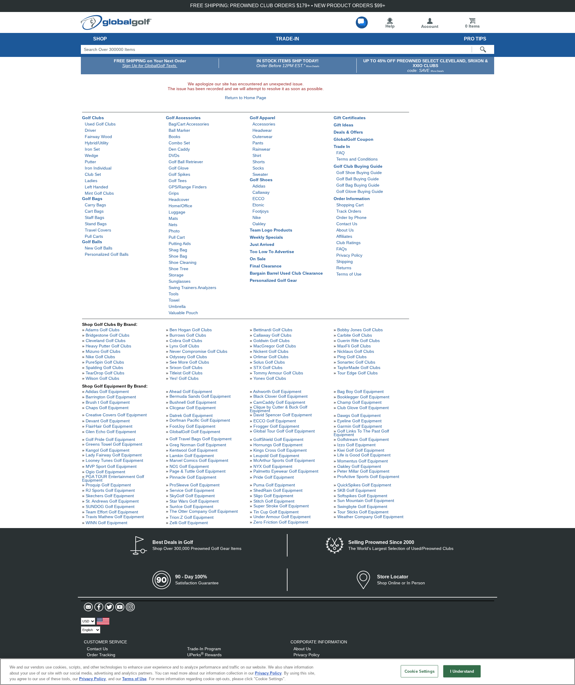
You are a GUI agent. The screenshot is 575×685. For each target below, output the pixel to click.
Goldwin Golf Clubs (271, 340)
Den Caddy (179, 149)
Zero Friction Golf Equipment (280, 522)
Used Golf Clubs (100, 124)
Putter (90, 161)
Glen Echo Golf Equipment (111, 431)
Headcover (179, 199)
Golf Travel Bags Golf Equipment (200, 438)
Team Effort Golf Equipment (112, 511)
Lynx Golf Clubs (184, 346)
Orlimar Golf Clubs (270, 356)
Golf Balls (92, 241)
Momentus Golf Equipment (362, 461)
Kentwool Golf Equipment (193, 450)
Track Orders (348, 211)
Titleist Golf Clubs (186, 373)
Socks (258, 168)
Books (174, 136)
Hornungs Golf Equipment (277, 444)
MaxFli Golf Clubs (354, 346)
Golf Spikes (179, 174)
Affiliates (344, 236)
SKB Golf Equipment (356, 490)
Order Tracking (101, 654)
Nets (173, 224)
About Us (345, 230)
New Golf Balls (98, 248)
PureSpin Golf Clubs (105, 362)
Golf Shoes (261, 179)
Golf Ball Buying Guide (357, 178)
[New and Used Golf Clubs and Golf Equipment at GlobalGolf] (116, 27)
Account (429, 26)
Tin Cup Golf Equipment (276, 511)
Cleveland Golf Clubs (105, 340)
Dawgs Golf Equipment (359, 415)
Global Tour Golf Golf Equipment (284, 431)
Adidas (258, 186)
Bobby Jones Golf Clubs (360, 329)
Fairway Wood (98, 136)
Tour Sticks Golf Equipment (362, 511)
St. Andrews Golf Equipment (112, 501)
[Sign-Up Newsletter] (88, 607)
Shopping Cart (350, 204)
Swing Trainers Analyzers (192, 287)
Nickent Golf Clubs (270, 351)
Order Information (352, 198)
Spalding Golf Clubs (104, 367)
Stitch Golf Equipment (273, 501)
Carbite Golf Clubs (354, 335)
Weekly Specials (266, 237)
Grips (174, 193)
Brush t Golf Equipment (108, 402)
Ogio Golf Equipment (105, 471)
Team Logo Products (271, 230)
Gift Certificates (350, 117)
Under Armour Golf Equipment (282, 516)
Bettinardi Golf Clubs (272, 329)
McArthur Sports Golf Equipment (284, 460)
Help (390, 26)
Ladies (91, 180)
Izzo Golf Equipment (356, 444)
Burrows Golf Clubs (188, 335)
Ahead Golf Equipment (190, 391)
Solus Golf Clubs (269, 362)
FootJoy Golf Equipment (192, 426)
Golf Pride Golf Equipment (110, 439)
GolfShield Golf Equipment (278, 439)
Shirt (256, 155)
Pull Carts (94, 236)
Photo (174, 231)
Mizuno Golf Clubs (103, 351)
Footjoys (260, 211)
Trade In (342, 146)
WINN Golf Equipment (106, 522)
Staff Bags (94, 217)
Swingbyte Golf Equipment (362, 506)
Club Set (93, 174)
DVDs (174, 155)
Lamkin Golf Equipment (192, 455)
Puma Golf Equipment (274, 485)
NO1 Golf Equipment (189, 466)
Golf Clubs (93, 117)
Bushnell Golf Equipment (193, 402)
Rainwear (261, 149)
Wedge (91, 155)
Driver (90, 130)
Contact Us (346, 223)
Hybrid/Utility (96, 142)
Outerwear (262, 136)
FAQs (341, 249)
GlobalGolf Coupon (353, 139)
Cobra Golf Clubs (186, 340)
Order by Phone (351, 217)
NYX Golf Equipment (272, 466)
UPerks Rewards (204, 654)
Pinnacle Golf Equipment (193, 477)
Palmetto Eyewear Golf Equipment (285, 471)
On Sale (258, 258)
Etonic (258, 204)
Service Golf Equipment (192, 490)
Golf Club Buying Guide (358, 166)
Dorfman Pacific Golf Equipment (200, 420)
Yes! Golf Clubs (184, 378)
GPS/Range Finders (188, 187)
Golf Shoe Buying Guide (359, 172)
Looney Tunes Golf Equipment (114, 460)
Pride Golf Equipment (273, 477)
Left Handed (96, 187)
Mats (173, 218)
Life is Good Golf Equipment (364, 455)
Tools (173, 293)
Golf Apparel (262, 117)
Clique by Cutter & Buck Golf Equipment (278, 409)
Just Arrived (262, 244)
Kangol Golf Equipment (107, 450)
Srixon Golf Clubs (186, 367)
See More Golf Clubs (189, 362)
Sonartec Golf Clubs (356, 362)
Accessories (263, 124)
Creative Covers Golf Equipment (116, 414)
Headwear (262, 130)
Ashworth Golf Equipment (277, 391)
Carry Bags (95, 204)
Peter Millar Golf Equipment (363, 471)
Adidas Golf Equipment (107, 391)
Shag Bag (178, 249)
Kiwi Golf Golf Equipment (360, 450)
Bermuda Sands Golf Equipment (200, 396)
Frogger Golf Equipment (276, 426)
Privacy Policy (349, 255)
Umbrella (177, 306)
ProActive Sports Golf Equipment (368, 476)
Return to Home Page (245, 97)
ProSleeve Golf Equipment (195, 485)
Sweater (260, 174)
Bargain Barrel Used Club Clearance (286, 273)
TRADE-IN (287, 38)
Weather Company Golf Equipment (370, 516)
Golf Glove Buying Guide (359, 191)
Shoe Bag (178, 256)
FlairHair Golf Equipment (109, 426)
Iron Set (92, 149)
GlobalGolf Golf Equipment (195, 431)
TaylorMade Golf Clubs (358, 367)
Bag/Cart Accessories (189, 124)
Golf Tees (178, 180)
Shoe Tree (178, 268)
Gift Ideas (343, 125)
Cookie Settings (420, 671)
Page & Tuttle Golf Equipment (198, 471)
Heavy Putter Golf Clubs (108, 346)
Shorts (258, 161)
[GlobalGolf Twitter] (108, 607)
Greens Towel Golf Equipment (114, 444)
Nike (256, 217)
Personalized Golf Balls (106, 254)
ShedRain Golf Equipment (277, 490)
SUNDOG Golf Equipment (110, 506)
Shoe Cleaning (182, 262)
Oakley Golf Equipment (359, 466)
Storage (176, 275)
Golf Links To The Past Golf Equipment (361, 433)
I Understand (462, 671)
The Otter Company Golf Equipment (204, 511)
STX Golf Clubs (267, 367)
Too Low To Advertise (272, 251)
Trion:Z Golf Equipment (192, 517)
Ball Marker (179, 130)
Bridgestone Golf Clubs (107, 335)
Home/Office (180, 205)
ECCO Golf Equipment (274, 420)
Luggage (177, 212)
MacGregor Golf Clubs (274, 346)
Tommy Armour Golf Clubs (278, 373)
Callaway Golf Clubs (272, 335)
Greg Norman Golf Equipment (198, 444)
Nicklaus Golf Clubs (355, 351)
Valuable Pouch (183, 312)
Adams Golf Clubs (102, 329)
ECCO (258, 198)
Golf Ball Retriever (186, 161)
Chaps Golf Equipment (107, 407)
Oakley (259, 223)
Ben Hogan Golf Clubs (191, 329)
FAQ (340, 152)
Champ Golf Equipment (359, 402)
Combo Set (179, 142)
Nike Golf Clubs (100, 356)
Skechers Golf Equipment (110, 495)
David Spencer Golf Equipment (282, 414)
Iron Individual (98, 168)
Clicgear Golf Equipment (193, 407)
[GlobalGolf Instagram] (129, 607)
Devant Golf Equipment (108, 420)
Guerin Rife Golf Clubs (358, 340)
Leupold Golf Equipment (276, 455)
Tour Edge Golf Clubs (357, 373)
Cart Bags (94, 211)
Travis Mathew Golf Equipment (115, 516)
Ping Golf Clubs (352, 356)
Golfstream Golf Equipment (363, 439)
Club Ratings (348, 242)
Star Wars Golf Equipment (194, 501)
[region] (287, 671)
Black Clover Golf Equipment (280, 396)
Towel (174, 300)
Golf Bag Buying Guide (357, 185)
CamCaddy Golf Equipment (279, 402)
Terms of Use (348, 274)
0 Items (472, 26)
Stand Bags (96, 223)
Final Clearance (266, 266)
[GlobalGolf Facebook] (98, 607)
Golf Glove (179, 168)
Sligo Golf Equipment (273, 495)
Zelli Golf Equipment (189, 522)
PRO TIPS (475, 38)
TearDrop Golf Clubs (105, 373)
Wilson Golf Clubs (102, 378)
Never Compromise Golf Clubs (198, 351)
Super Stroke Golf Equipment (281, 505)
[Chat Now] (362, 22)
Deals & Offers (348, 132)
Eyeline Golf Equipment (359, 420)
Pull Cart (177, 237)
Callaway (261, 192)
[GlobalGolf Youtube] (119, 607)
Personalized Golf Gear (273, 280)
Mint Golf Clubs (99, 193)
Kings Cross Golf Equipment (280, 450)
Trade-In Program (204, 648)
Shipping (344, 261)
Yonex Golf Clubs (269, 378)
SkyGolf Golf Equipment (192, 495)
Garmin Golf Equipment (359, 426)
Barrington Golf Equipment (111, 396)
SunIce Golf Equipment (191, 506)
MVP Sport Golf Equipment (111, 466)
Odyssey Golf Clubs (188, 356)
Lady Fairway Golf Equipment (114, 455)
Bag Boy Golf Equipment (360, 391)
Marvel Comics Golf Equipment (199, 460)
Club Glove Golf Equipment (363, 407)
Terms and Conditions (357, 159)
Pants (257, 142)
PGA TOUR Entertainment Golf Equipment (113, 478)
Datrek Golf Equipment (191, 415)
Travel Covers (98, 230)
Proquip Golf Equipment (108, 485)
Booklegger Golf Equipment (363, 396)
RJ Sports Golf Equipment (110, 490)
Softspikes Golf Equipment (362, 495)
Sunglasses (179, 281)
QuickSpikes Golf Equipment (364, 485)
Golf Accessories (183, 117)
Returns (343, 267)
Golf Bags (92, 198)
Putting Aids (180, 243)
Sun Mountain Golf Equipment (365, 500)
